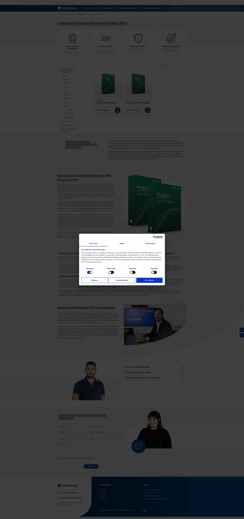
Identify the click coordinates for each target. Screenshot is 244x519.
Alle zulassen (149, 280)
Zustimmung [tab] (93, 243)
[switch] (111, 272)
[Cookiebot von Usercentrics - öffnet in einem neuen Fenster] (154, 237)
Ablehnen (94, 280)
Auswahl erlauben (122, 280)
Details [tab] (122, 243)
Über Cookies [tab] (150, 243)
